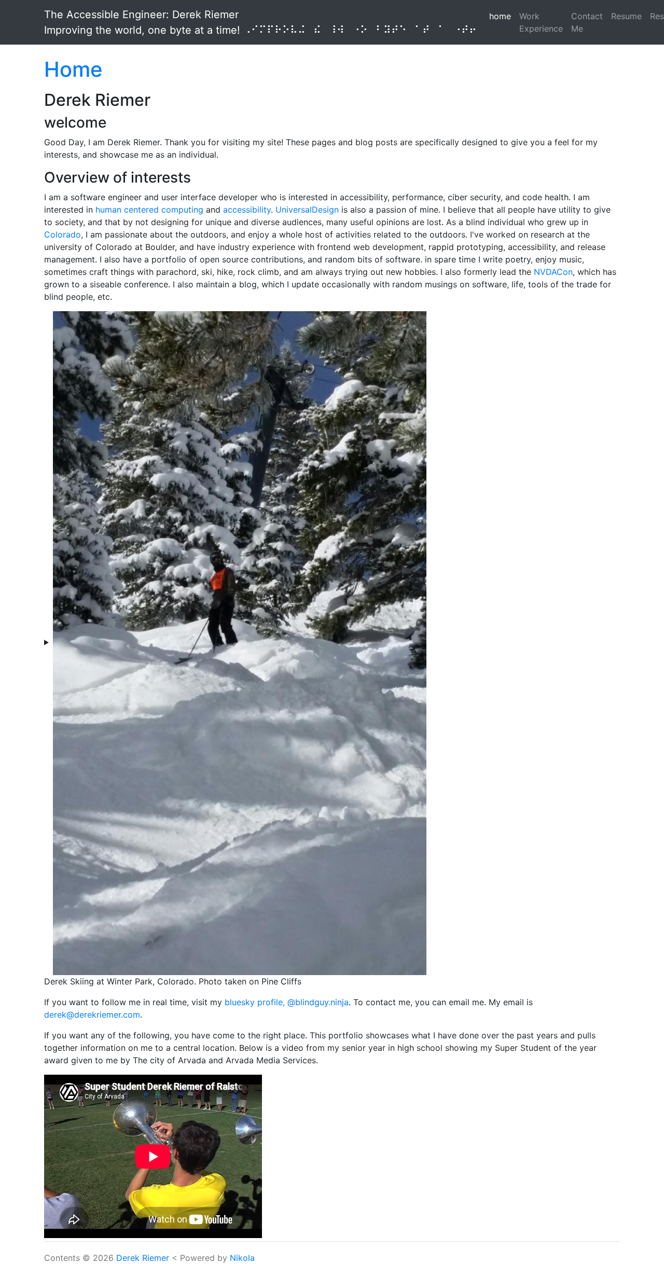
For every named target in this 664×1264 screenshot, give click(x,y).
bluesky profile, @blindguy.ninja (287, 1002)
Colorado (62, 234)
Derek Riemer (142, 1258)
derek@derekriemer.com (92, 1014)
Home (73, 69)
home (502, 15)
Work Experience (541, 22)
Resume (626, 16)
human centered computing (149, 209)
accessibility (247, 209)
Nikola (242, 1258)
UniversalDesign (307, 209)
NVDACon (553, 272)
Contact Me (587, 22)
